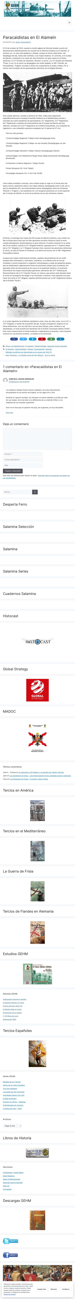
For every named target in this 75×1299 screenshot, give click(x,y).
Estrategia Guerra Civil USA (13, 1095)
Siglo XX (6, 1186)
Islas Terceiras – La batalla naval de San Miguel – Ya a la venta (30, 355)
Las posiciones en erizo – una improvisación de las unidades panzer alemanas (40, 776)
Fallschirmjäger (40, 346)
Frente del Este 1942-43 (12, 1006)
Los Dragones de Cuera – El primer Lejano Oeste (29, 779)
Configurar (65, 1289)
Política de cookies (10, 1294)
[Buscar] (35, 492)
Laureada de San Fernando (13, 1092)
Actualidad (7, 1189)
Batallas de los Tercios (12, 1082)
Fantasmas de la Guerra (12, 1013)
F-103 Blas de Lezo (10, 1016)
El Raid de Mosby (10, 1099)
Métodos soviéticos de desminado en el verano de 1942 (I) (29, 352)
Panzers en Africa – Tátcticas (14, 1102)
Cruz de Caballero (10, 1089)
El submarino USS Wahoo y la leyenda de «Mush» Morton (41, 772)
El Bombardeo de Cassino (13, 1105)
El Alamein (29, 346)
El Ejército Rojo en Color (12, 1009)
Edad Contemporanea (11, 1179)
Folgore (30, 349)
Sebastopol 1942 (9, 1019)
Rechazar (54, 1289)
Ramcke (49, 349)
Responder (9, 412)
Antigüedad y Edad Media (13, 1173)
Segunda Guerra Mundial (57, 346)
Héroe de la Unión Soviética (14, 1085)
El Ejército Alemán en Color (13, 1003)
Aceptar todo (41, 1289)
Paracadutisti (39, 349)
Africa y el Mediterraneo (15, 346)
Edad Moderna (9, 1176)
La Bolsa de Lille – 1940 (12, 1109)
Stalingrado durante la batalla (14, 999)
